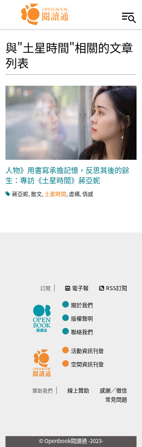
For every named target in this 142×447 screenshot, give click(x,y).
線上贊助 (78, 390)
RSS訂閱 (116, 288)
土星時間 (55, 194)
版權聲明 (82, 318)
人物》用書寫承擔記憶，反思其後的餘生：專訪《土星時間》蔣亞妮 (67, 175)
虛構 (74, 194)
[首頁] (45, 14)
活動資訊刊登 (87, 350)
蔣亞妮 (20, 194)
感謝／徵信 (113, 390)
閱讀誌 (44, 317)
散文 (36, 194)
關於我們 (82, 305)
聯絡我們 (82, 332)
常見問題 (116, 399)
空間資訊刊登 (87, 364)
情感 (87, 194)
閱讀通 (44, 362)
